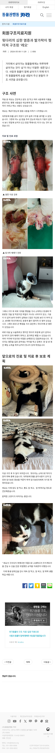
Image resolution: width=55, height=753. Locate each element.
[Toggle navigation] (49, 15)
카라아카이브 (13, 2)
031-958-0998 (11, 745)
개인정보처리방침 (26, 716)
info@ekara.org (13, 742)
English (46, 7)
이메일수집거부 (39, 716)
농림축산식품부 (48, 735)
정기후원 (27, 7)
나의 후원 (9, 7)
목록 (28, 662)
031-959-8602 (11, 748)
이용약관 (13, 716)
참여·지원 (5, 24)
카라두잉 (41, 2)
